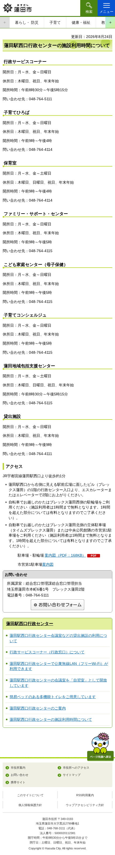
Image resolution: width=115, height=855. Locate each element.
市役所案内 (18, 767)
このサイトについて (30, 795)
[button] (89, 8)
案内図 (47, 564)
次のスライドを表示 (110, 22)
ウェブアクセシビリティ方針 (85, 805)
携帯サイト (18, 782)
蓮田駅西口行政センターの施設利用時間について (51, 719)
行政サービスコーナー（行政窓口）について (47, 652)
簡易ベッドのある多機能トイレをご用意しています (53, 697)
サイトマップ (71, 774)
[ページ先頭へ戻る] (100, 747)
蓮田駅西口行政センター (29, 623)
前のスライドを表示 (5, 22)
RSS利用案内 (85, 795)
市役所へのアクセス (76, 767)
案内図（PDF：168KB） (65, 555)
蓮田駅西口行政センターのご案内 (38, 708)
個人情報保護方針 (30, 805)
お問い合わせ (19, 774)
